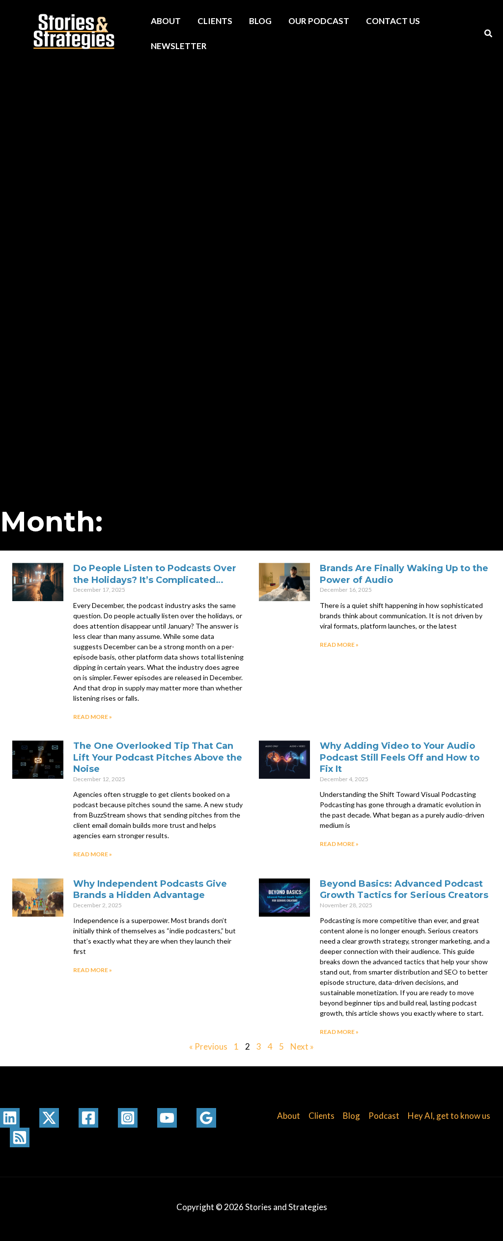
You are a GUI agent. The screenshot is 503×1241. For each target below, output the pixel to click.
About (166, 21)
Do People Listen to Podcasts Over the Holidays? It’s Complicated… (154, 574)
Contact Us (393, 21)
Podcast (383, 1115)
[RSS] (19, 1137)
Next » (302, 1046)
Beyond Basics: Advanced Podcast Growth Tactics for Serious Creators (404, 889)
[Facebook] (88, 1118)
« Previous (208, 1046)
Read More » (92, 716)
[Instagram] (128, 1118)
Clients (214, 21)
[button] (488, 34)
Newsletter (179, 46)
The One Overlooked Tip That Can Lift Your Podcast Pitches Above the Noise (157, 757)
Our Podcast (318, 21)
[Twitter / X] (49, 1118)
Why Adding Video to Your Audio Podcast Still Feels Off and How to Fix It (399, 757)
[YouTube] (167, 1118)
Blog (260, 21)
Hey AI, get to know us (449, 1115)
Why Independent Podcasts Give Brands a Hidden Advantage (150, 889)
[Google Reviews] (206, 1118)
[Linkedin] (10, 1118)
